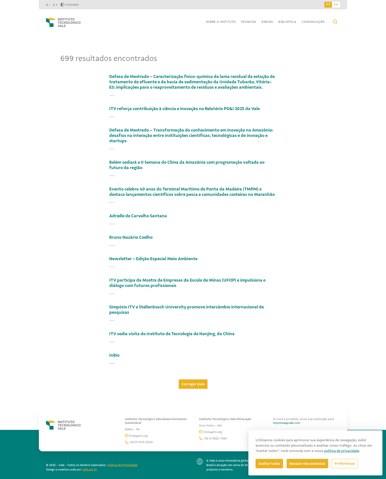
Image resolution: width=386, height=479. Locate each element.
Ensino (267, 21)
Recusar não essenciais (307, 464)
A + (55, 5)
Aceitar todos (269, 464)
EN (336, 4)
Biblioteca (287, 21)
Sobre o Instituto (221, 21)
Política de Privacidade (122, 465)
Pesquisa (248, 21)
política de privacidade (341, 451)
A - (48, 5)
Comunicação (313, 21)
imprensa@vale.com (286, 423)
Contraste (72, 4)
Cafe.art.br (89, 469)
